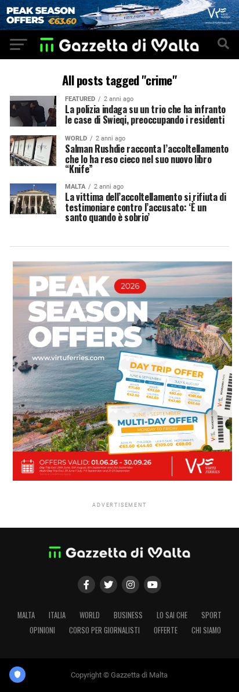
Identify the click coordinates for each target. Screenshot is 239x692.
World (89, 615)
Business (128, 615)
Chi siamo (206, 630)
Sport (211, 615)
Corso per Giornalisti (104, 630)
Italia (57, 615)
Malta (26, 615)
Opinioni (42, 630)
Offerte (166, 630)
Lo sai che (172, 615)
